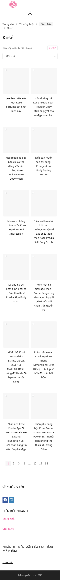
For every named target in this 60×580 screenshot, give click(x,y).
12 (35, 463)
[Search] (55, 4)
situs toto (7, 562)
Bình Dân (46, 24)
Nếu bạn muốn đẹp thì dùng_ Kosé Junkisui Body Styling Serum (43, 166)
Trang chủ (8, 24)
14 (46, 463)
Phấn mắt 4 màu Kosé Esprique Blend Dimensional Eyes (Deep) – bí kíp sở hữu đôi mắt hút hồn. (43, 364)
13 (40, 463)
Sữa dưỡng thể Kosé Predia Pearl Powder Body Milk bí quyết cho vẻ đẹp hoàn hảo (43, 107)
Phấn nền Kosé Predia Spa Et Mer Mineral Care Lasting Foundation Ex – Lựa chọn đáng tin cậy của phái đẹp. (16, 436)
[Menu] (4, 4)
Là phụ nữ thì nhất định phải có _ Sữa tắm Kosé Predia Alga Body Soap (16, 293)
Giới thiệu (8, 528)
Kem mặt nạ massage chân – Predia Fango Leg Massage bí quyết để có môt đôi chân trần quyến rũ (44, 297)
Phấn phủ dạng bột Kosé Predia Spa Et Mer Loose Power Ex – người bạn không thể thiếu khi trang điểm (43, 436)
